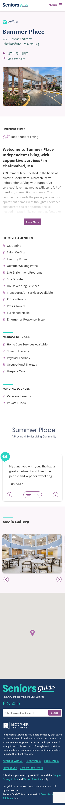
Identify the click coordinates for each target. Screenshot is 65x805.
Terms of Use (10, 767)
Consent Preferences (31, 767)
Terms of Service (32, 779)
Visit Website (16, 58)
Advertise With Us (13, 761)
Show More (32, 221)
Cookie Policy (51, 761)
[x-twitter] (8, 703)
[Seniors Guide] (16, 5)
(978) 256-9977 (17, 52)
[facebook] (4, 703)
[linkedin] (18, 703)
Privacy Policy (33, 761)
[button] (28, 494)
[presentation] (9, 494)
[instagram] (13, 703)
